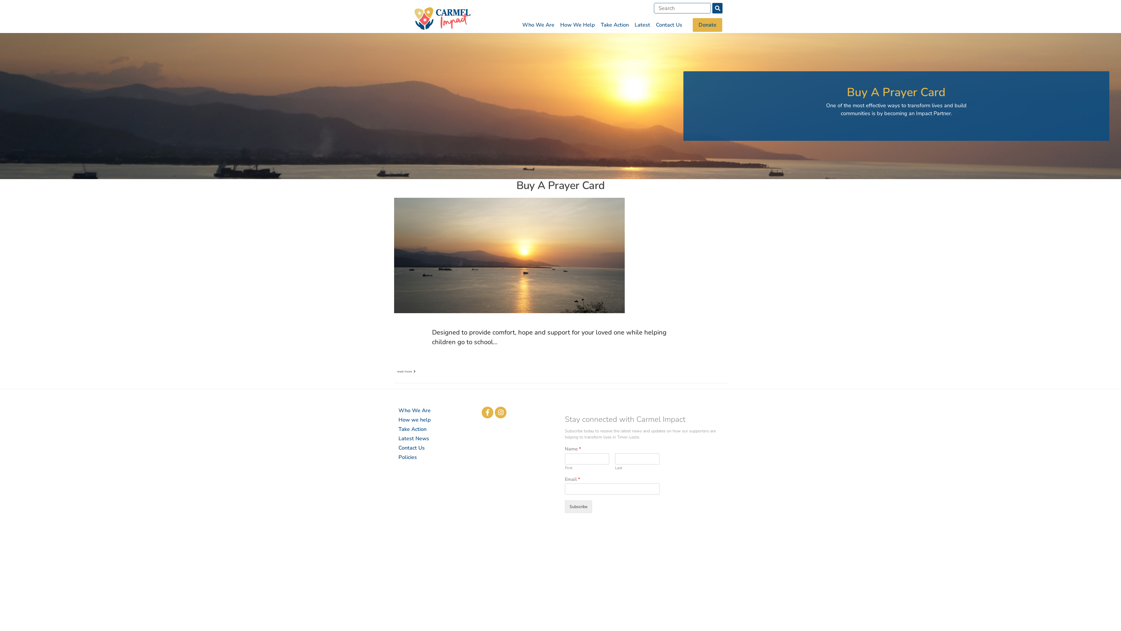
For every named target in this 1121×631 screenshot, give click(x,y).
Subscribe (578, 506)
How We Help (577, 24)
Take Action (615, 24)
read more (404, 371)
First (568, 468)
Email (572, 479)
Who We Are (538, 24)
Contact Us (669, 24)
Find (717, 8)
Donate (707, 24)
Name (573, 449)
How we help (414, 419)
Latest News (413, 438)
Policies (407, 457)
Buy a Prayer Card (560, 185)
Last (618, 468)
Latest (642, 24)
